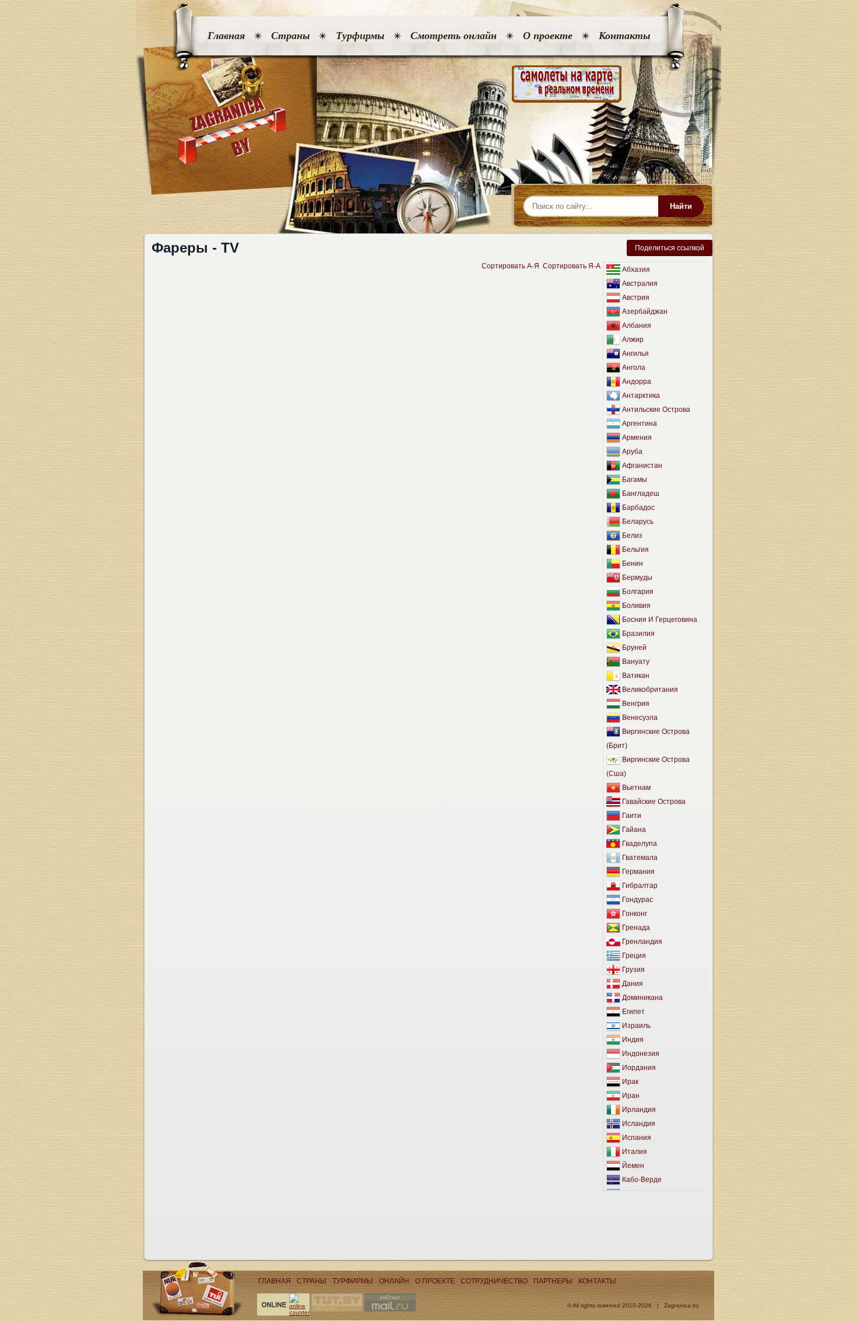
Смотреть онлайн (453, 35)
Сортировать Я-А (571, 266)
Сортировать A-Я (510, 266)
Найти (681, 206)
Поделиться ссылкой (669, 248)
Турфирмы (360, 35)
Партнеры (552, 1281)
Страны (290, 35)
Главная (226, 35)
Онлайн (394, 1281)
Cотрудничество (494, 1281)
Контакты (624, 35)
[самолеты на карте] (428, 84)
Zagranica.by (681, 1305)
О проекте (547, 35)
